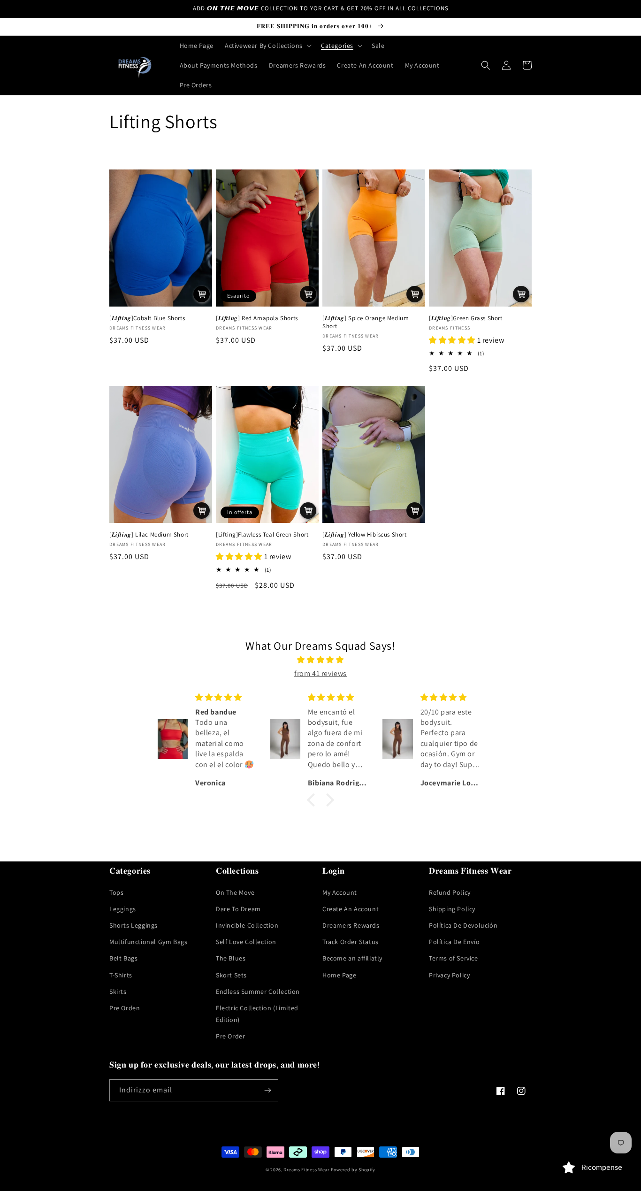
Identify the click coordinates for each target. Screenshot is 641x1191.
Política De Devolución (463, 925)
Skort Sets (231, 975)
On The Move (235, 892)
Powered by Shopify (353, 1170)
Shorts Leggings (133, 925)
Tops (116, 892)
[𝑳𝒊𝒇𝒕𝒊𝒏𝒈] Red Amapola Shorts (257, 318)
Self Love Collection (246, 941)
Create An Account (350, 909)
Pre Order (230, 1036)
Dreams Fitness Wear (306, 1170)
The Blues (230, 958)
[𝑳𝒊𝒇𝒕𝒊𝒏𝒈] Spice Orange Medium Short (365, 322)
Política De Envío (454, 941)
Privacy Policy (449, 975)
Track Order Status (350, 941)
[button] (267, 45)
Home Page (339, 975)
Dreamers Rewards (351, 925)
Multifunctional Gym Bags (148, 941)
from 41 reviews (320, 673)
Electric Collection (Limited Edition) (257, 1014)
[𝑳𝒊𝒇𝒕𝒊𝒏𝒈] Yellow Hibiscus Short (364, 534)
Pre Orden (124, 1008)
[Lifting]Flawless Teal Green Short (262, 534)
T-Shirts (120, 975)
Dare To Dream (238, 909)
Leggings (122, 909)
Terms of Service (453, 958)
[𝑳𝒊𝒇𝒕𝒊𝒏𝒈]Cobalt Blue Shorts (147, 318)
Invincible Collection (247, 925)
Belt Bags (123, 958)
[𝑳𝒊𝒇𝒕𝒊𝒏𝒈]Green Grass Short (466, 318)
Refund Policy (450, 892)
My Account (339, 892)
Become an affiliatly (352, 958)
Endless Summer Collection (258, 991)
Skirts (118, 991)
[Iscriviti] (267, 1090)
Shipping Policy (452, 909)
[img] (320, 660)
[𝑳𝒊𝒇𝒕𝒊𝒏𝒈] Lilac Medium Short (149, 534)
